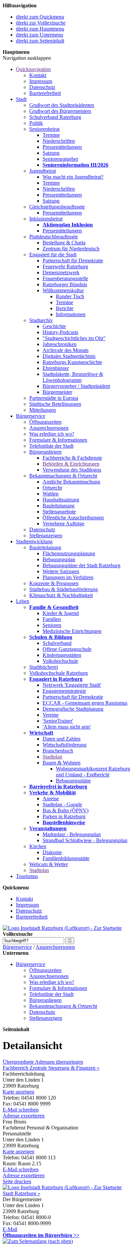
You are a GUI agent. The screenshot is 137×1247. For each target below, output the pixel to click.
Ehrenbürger (56, 368)
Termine (51, 135)
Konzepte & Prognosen (53, 583)
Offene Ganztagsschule (67, 649)
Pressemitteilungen (62, 147)
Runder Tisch (70, 296)
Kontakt (37, 75)
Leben (22, 601)
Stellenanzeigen (45, 535)
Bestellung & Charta (64, 242)
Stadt (21, 99)
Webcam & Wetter (48, 864)
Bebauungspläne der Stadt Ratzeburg (81, 565)
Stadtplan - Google (62, 804)
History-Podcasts (60, 332)
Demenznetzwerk (61, 272)
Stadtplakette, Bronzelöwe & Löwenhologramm (73, 377)
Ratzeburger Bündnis (65, 284)
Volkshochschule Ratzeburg (58, 673)
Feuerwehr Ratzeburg (65, 266)
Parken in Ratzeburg (64, 816)
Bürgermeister (57, 392)
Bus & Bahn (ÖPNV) (65, 810)
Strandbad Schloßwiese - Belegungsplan (85, 840)
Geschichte (54, 326)
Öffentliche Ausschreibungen (73, 517)
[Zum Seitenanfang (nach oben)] (38, 1241)
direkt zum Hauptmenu (40, 29)
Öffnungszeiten (45, 422)
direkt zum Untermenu (39, 35)
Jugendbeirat (42, 171)
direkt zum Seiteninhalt (40, 41)
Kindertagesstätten (62, 655)
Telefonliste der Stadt (51, 446)
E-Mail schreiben (21, 1110)
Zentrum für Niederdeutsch (71, 248)
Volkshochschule (60, 661)
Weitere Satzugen (61, 571)
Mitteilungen (42, 410)
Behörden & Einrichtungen (71, 464)
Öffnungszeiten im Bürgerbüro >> (41, 1235)
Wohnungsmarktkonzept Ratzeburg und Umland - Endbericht (93, 771)
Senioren (52, 625)
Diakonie (52, 852)
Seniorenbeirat (44, 129)
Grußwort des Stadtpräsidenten (61, 105)
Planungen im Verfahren (68, 577)
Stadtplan (52, 756)
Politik (36, 123)
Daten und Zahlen (61, 739)
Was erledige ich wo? (51, 434)
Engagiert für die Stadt (52, 254)
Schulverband (57, 643)
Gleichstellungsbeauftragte (57, 207)
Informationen (70, 314)
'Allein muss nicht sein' (67, 727)
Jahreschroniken (59, 344)
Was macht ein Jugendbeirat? (73, 177)
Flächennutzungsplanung (69, 553)
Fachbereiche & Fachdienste (72, 458)
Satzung (51, 153)
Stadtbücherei (43, 667)
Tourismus (27, 876)
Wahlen (51, 493)
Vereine (51, 715)
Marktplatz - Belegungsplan (72, 834)
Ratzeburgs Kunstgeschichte (72, 362)
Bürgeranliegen (45, 452)
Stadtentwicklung (34, 541)
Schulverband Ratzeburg (55, 117)
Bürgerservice (30, 416)
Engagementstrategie (64, 691)
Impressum (40, 81)
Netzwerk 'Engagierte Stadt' (72, 685)
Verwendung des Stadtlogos (72, 470)
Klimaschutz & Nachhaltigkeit (61, 595)
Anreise (51, 798)
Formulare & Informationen (58, 440)
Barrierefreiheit (45, 93)
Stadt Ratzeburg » (21, 1193)
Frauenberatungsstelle (65, 278)
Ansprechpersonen (48, 428)
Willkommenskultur (63, 290)
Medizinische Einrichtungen (72, 631)
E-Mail (10, 1229)
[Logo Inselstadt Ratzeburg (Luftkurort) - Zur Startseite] (62, 928)
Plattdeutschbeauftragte (53, 236)
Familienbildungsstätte (66, 858)
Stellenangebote (59, 511)
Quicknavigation (33, 69)
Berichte (64, 308)
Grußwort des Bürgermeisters (60, 111)
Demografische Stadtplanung (73, 709)
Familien (52, 619)
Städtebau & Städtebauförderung (63, 589)
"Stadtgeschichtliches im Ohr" (74, 338)
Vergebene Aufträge (63, 523)
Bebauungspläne (73, 780)
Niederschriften (59, 141)
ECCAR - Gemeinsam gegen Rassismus (85, 703)
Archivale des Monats (65, 350)
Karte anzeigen (18, 1092)
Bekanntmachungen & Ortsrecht (63, 476)
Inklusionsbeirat (46, 219)
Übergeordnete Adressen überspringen (43, 1062)
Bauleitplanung (58, 505)
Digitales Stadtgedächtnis (69, 356)
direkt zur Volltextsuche (41, 23)
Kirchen (37, 846)
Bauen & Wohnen (61, 762)
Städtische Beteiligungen (55, 404)
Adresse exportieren (24, 1115)
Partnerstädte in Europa (53, 398)
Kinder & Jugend (61, 613)
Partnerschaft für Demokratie (73, 260)
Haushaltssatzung (61, 499)
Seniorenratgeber (60, 159)
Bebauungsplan (59, 559)
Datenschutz (42, 87)
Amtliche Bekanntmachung (71, 482)
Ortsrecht (52, 487)
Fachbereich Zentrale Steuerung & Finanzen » (51, 1068)
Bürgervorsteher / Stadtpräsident (76, 386)
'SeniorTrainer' (58, 721)
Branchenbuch (58, 751)
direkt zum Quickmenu (40, 17)
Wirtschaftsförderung (64, 745)
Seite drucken (17, 1181)
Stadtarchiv (41, 320)
